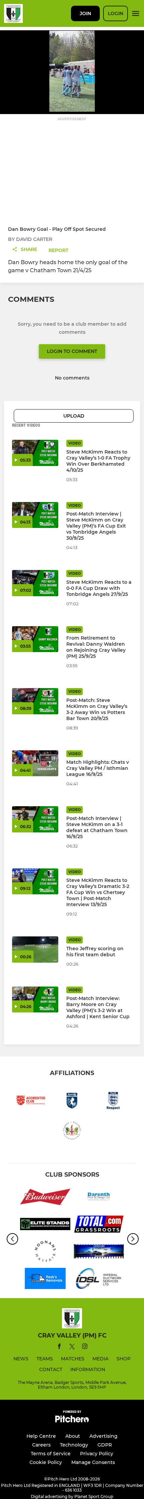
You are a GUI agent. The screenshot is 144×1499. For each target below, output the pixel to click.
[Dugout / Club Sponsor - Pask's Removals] (45, 1280)
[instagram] (84, 1347)
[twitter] (72, 1348)
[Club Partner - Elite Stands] (45, 1225)
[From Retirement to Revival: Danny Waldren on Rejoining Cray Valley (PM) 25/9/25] (35, 639)
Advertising (103, 1436)
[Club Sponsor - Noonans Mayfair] (45, 1252)
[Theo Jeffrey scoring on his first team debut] (35, 949)
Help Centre (41, 1436)
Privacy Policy (96, 1454)
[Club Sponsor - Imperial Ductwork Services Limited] (99, 1280)
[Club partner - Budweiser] (45, 1198)
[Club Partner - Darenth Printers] (99, 1198)
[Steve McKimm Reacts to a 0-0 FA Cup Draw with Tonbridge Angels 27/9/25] (35, 583)
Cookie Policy (45, 1462)
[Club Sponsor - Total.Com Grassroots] (99, 1225)
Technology (74, 1445)
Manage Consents (93, 1462)
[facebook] (59, 1347)
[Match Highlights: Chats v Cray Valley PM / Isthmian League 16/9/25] (35, 763)
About (72, 1436)
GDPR (104, 1445)
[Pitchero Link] (72, 1421)
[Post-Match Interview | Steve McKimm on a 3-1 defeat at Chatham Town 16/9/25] (35, 819)
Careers (41, 1445)
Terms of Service (51, 1454)
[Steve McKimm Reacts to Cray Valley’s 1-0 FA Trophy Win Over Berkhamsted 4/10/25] (35, 453)
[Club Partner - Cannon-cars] (99, 1252)
